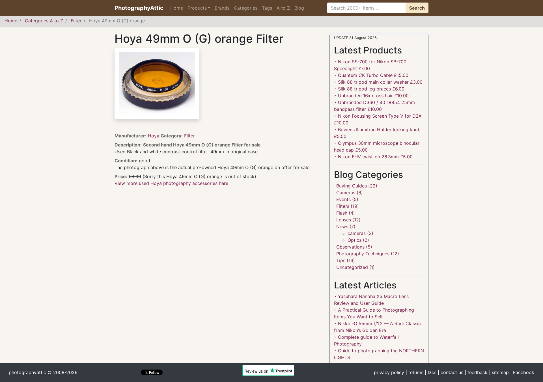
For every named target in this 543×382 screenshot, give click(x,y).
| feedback (476, 372)
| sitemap (499, 372)
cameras (357, 233)
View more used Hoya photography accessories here (171, 183)
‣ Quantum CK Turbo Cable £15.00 (371, 75)
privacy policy (389, 372)
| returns (414, 372)
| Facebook (522, 372)
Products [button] (197, 8)
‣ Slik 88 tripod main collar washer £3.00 (378, 82)
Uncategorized (352, 267)
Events (343, 199)
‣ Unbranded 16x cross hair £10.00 (371, 95)
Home (176, 8)
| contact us (450, 372)
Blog (299, 8)
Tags (267, 8)
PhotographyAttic (139, 8)
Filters (342, 206)
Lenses (343, 220)
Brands (222, 8)
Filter (189, 136)
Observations (350, 247)
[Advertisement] (218, 226)
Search (417, 8)
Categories (245, 8)
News (342, 226)
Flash (341, 213)
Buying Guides (351, 186)
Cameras (345, 192)
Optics (354, 240)
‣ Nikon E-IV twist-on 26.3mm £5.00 (373, 156)
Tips (340, 260)
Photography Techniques (362, 253)
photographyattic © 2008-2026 (43, 372)
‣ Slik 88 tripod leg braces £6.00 (369, 89)
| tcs (430, 372)
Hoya (154, 136)
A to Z (283, 8)
